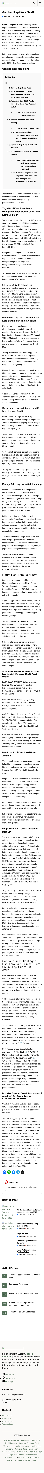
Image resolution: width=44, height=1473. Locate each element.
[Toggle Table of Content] (7, 83)
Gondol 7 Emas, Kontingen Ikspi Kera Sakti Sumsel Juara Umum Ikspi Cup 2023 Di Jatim (30, 164)
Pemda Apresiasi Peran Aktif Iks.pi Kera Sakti (28, 114)
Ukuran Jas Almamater (18, 1284)
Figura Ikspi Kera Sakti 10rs (30, 128)
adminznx (7, 16)
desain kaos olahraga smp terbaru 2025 (27, 1224)
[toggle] (40, 3)
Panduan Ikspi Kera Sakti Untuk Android (24, 146)
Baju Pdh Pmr (22, 1234)
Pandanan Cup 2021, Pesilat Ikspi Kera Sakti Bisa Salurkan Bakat (23, 104)
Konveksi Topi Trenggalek (26, 1460)
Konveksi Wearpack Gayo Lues (17, 1440)
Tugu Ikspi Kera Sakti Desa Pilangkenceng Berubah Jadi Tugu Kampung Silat (23, 94)
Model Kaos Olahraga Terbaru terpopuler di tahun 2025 (29, 1211)
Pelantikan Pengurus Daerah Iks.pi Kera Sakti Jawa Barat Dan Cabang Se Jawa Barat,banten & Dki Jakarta (26, 177)
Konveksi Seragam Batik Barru (15, 1452)
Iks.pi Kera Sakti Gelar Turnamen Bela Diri (24, 152)
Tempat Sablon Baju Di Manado (21, 1312)
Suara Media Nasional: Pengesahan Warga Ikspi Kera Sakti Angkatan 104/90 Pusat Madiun (27, 136)
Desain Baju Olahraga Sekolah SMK (23, 1293)
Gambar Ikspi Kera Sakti (21, 88)
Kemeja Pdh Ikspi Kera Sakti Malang (22, 121)
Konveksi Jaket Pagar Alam (26, 1449)
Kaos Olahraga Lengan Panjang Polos (26, 1251)
